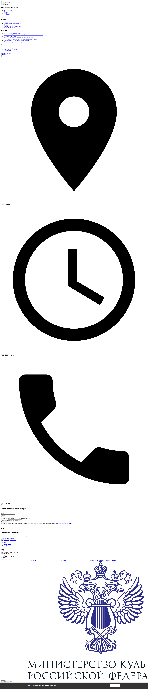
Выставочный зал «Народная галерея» (14, 26)
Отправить (3, 521)
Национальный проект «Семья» (12, 33)
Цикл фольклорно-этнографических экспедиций (16, 40)
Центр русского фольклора (11, 24)
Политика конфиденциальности (64, 523)
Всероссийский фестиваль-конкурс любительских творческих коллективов (23, 35)
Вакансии (6, 16)
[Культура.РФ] (65, 560)
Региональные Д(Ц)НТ (7, 53)
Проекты (6, 545)
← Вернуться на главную (7, 538)
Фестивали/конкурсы (9, 48)
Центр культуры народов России (12, 23)
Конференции (7, 50)
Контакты (3, 54)
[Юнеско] (33, 560)
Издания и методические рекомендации (14, 42)
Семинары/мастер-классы (10, 49)
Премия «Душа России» (10, 36)
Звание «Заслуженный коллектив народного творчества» (19, 37)
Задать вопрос (4, 4)
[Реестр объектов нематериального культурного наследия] (103, 561)
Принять (115, 685)
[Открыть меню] (11, 681)
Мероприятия (7, 544)
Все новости (7, 22)
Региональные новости (10, 27)
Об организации (8, 10)
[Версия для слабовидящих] (3, 3)
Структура (6, 13)
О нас (5, 542)
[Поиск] (8, 2)
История (6, 12)
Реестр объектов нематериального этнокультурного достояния (20, 39)
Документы (7, 14)
